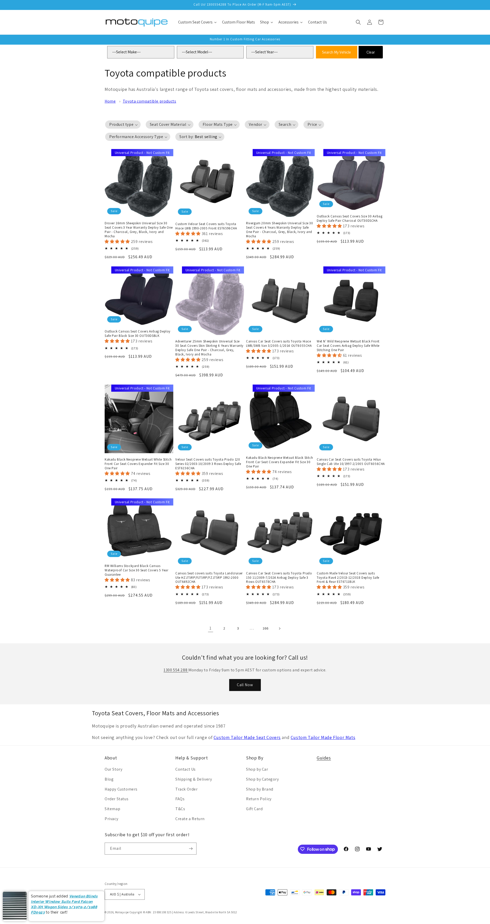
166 (266, 628)
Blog (109, 779)
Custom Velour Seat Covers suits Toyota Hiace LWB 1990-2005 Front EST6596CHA (206, 226)
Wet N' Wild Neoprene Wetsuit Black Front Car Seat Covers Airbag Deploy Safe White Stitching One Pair (348, 345)
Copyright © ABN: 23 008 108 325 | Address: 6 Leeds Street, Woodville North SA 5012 (183, 912)
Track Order (186, 789)
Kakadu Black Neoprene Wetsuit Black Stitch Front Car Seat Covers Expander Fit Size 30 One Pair (279, 462)
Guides (324, 758)
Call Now (245, 684)
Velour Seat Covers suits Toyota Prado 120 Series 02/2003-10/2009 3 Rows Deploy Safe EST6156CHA (208, 464)
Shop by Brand (259, 789)
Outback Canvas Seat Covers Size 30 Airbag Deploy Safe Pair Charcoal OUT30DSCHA (350, 218)
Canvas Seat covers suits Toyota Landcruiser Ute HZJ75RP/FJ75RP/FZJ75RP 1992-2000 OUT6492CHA (209, 577)
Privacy (111, 818)
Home (110, 101)
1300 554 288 (176, 670)
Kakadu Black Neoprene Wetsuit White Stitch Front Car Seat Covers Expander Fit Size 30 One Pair (138, 464)
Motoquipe (122, 912)
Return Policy (259, 799)
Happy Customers (121, 789)
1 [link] (211, 628)
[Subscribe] (190, 849)
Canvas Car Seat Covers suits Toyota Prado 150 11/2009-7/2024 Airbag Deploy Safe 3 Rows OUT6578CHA (279, 577)
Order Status (116, 799)
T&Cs (180, 808)
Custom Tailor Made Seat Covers (247, 737)
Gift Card (254, 808)
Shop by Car (257, 769)
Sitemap (112, 808)
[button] (358, 22)
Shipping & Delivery (193, 779)
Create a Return (190, 818)
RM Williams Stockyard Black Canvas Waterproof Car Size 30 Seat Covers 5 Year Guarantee (136, 570)
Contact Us (185, 769)
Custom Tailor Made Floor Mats (323, 737)
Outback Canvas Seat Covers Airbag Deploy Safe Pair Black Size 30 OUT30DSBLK (137, 333)
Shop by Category (262, 779)
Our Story (113, 769)
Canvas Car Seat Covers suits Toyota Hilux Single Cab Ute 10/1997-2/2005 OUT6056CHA (351, 462)
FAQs (180, 799)
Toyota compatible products (149, 101)
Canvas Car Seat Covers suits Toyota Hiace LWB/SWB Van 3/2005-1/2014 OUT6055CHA (279, 343)
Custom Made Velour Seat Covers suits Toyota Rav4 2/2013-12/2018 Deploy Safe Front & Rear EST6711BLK (348, 577)
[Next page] (279, 628)
